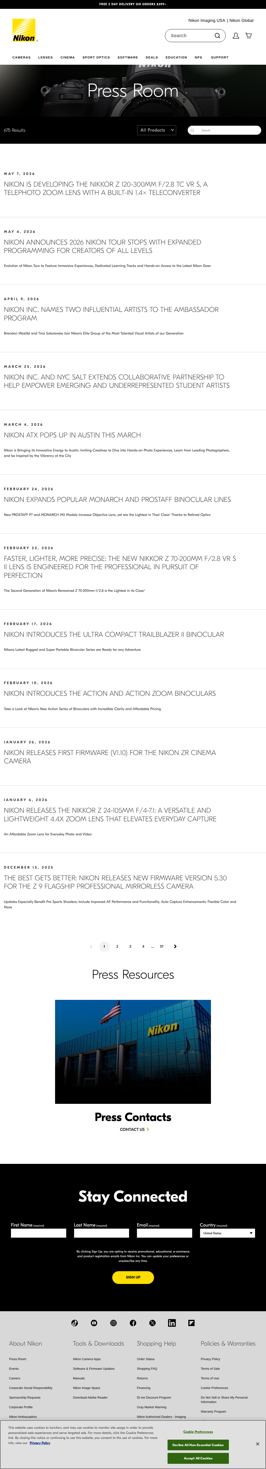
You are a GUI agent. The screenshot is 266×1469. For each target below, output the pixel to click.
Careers (14, 1378)
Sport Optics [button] (96, 57)
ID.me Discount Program (154, 1397)
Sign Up (140, 1277)
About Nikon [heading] (25, 1343)
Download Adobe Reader (90, 1397)
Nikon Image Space (86, 1388)
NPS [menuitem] (198, 57)
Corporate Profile (21, 1407)
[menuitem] (25, 56)
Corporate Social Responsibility (30, 1388)
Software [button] (128, 57)
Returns (142, 1378)
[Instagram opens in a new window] (113, 1323)
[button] (20, 4)
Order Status (146, 1359)
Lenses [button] (45, 57)
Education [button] (176, 57)
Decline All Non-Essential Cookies (198, 1445)
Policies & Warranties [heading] (228, 1343)
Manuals (79, 1378)
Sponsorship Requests (25, 1397)
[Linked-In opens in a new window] (172, 1323)
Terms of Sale (210, 1368)
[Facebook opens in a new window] (133, 1323)
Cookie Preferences (214, 1388)
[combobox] (195, 35)
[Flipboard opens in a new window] (191, 1323)
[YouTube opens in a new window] (94, 1323)
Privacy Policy (210, 1359)
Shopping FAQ (147, 1368)
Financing (143, 1388)
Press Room (17, 1359)
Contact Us (132, 1129)
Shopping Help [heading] (156, 1343)
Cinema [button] (68, 57)
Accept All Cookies (198, 1458)
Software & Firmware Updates (94, 1368)
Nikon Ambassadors (23, 1417)
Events (14, 1368)
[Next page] (175, 946)
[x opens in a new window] (152, 1323)
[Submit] (217, 35)
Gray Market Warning (152, 1407)
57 (161, 946)
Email (148, 1225)
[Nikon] (25, 25)
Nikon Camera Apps (87, 1359)
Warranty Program (213, 1411)
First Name (27, 1225)
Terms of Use (210, 1378)
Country (213, 1225)
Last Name (90, 1225)
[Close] (257, 1444)
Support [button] (220, 57)
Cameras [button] (21, 57)
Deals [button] (152, 57)
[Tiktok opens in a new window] (74, 1323)
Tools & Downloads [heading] (98, 1343)
